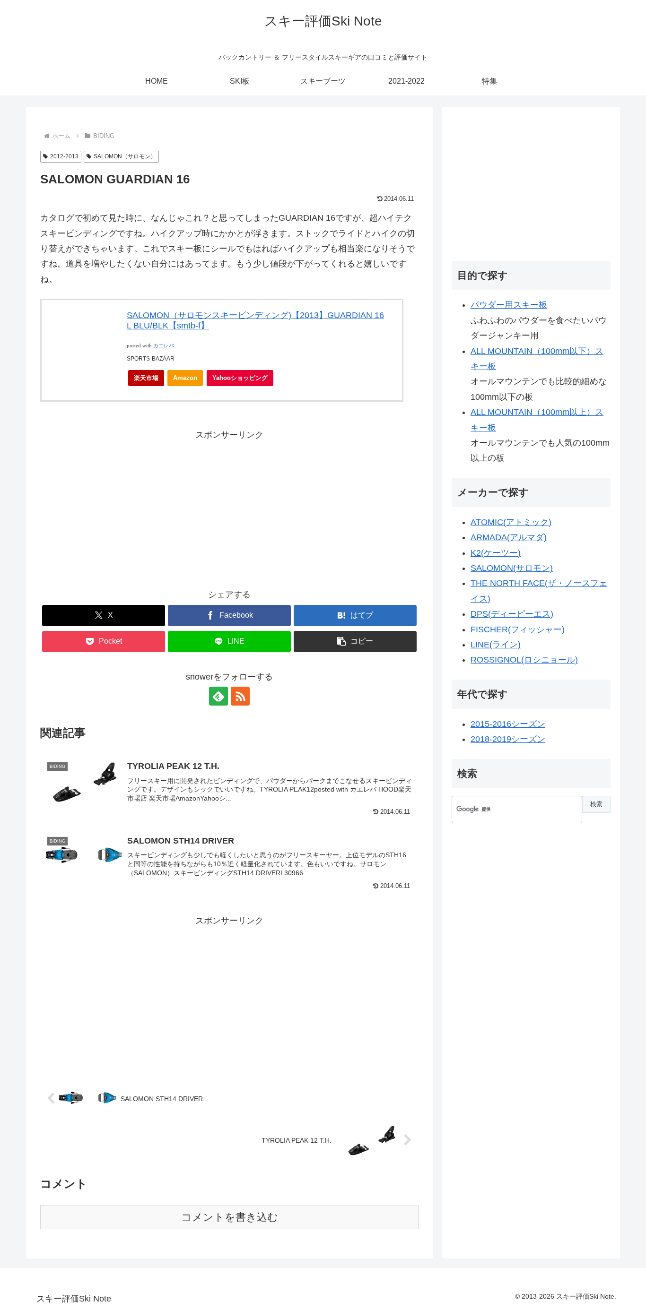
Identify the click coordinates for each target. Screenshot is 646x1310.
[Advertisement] (229, 509)
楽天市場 (146, 377)
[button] (355, 641)
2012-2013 (64, 156)
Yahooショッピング (240, 377)
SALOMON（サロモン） (125, 156)
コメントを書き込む (229, 1217)
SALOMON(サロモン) (512, 568)
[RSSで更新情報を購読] (240, 696)
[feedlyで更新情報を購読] (218, 696)
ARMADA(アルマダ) (509, 537)
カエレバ (163, 345)
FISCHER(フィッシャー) (518, 629)
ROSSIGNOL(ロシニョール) (524, 659)
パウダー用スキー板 (509, 305)
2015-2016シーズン (508, 724)
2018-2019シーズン (508, 739)
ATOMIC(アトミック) (511, 522)
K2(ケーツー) (496, 553)
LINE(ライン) (496, 644)
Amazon (185, 377)
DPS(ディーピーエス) (512, 614)
